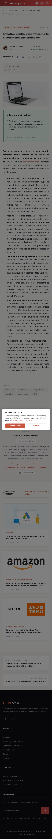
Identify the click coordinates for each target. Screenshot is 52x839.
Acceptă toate (15, 426)
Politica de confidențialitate (23, 420)
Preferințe (36, 426)
